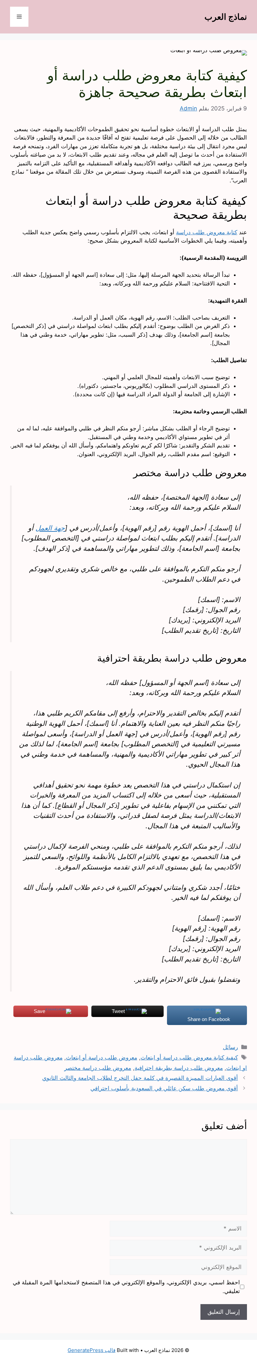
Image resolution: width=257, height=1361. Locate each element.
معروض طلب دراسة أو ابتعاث (101, 1057)
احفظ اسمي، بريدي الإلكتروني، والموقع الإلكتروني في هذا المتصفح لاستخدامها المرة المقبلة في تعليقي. (126, 1286)
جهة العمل (50, 528)
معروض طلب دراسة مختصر (97, 1068)
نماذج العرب (225, 17)
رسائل (230, 1047)
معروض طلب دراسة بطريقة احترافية (179, 1068)
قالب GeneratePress (91, 1350)
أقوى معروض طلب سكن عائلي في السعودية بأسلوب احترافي (164, 1088)
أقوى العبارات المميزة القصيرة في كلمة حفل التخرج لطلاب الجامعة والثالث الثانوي (140, 1078)
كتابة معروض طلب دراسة (206, 232)
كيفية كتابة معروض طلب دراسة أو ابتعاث (189, 1057)
